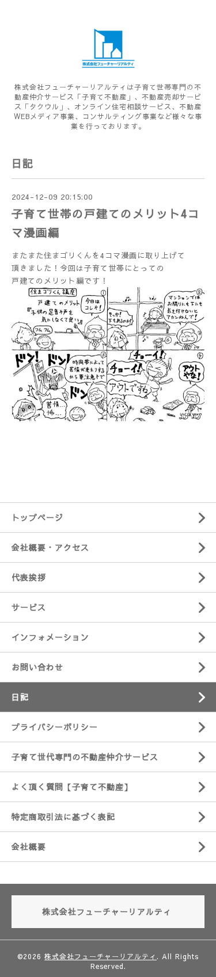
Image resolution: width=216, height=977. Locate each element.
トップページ (37, 517)
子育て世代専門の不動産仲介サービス (85, 756)
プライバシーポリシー (55, 726)
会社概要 (29, 846)
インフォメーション (50, 637)
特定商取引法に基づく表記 (63, 816)
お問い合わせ (37, 667)
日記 (20, 697)
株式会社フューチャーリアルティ (100, 956)
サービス (29, 607)
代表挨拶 (29, 577)
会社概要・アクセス (50, 547)
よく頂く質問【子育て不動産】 (72, 786)
